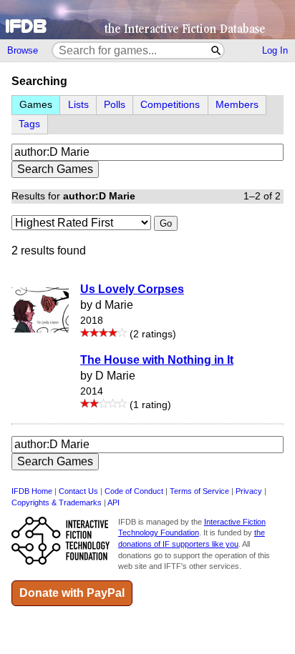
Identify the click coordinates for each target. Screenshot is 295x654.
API (113, 502)
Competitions (170, 104)
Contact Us (78, 491)
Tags (29, 124)
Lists (78, 104)
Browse (22, 50)
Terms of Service (199, 491)
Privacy (249, 491)
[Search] (216, 50)
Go (166, 223)
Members (237, 104)
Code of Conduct (134, 491)
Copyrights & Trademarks (56, 502)
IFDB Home (31, 491)
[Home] (147, 19)
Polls (114, 104)
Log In (275, 50)
